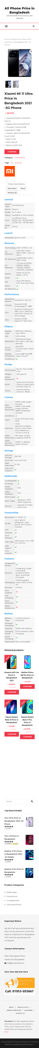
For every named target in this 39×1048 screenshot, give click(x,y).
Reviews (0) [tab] (12, 193)
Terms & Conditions (13, 1010)
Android (18, 163)
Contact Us (20, 1013)
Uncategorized (13, 901)
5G (12, 163)
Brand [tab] (23, 188)
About (11, 1007)
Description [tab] (12, 188)
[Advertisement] (19, 774)
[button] (31, 51)
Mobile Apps (12, 892)
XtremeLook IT (28, 1044)
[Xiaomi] (9, 172)
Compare (12, 152)
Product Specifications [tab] (16, 184)
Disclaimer (28, 1010)
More (6, 1032)
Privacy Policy (23, 1007)
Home (7, 39)
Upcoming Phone (14, 905)
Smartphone (16, 39)
